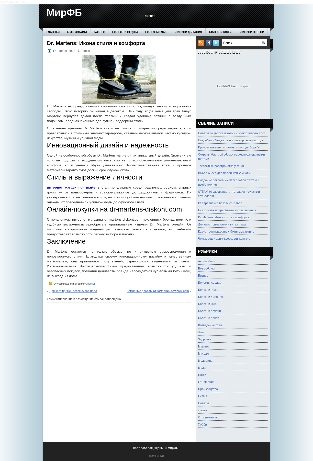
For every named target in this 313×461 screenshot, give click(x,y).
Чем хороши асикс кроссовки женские (224, 238)
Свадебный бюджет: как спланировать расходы (231, 140)
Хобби (202, 424)
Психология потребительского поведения (227, 210)
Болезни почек (208, 318)
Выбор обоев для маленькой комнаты (224, 173)
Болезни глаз (156, 32)
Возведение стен (210, 325)
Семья (202, 396)
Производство (208, 389)
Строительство (208, 417)
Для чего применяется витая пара (73, 291)
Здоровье (204, 339)
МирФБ (64, 12)
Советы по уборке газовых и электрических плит (232, 133)
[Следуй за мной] (216, 44)
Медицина (205, 360)
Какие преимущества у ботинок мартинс (226, 231)
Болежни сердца (125, 32)
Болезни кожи (220, 32)
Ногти (202, 374)
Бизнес (99, 32)
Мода (202, 367)
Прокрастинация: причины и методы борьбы (229, 147)
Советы (90, 283)
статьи (202, 410)
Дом (201, 332)
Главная (149, 16)
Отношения (206, 382)
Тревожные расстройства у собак (221, 166)
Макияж (203, 346)
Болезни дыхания (188, 32)
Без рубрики (206, 268)
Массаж (203, 353)
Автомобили (77, 32)
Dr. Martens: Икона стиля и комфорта (223, 217)
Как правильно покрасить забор (220, 203)
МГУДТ (160, 455)
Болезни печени (251, 32)
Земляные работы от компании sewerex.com (158, 291)
